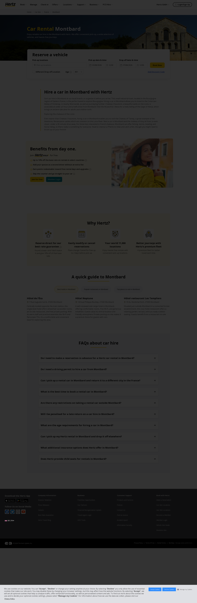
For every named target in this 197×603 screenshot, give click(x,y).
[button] (184, 589)
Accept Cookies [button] (154, 589)
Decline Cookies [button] (169, 589)
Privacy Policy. (9, 599)
